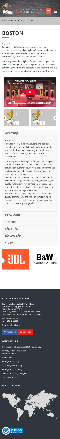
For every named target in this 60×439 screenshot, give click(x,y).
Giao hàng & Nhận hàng (12, 365)
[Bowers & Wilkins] (44, 259)
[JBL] (15, 259)
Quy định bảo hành (10, 377)
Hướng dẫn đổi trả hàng (12, 369)
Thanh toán (7, 357)
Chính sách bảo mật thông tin (14, 373)
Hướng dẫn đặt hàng (10, 361)
